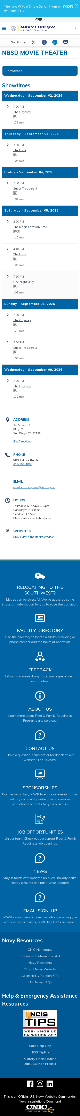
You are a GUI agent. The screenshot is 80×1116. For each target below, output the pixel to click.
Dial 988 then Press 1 (40, 1064)
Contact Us (40, 748)
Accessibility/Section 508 (40, 976)
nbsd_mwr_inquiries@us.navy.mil (34, 487)
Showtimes (14, 71)
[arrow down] (40, 19)
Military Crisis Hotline (40, 1059)
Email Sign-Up (40, 910)
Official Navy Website (40, 969)
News (40, 871)
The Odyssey (22, 112)
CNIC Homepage (40, 949)
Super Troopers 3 (25, 188)
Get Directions (22, 441)
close (76, 6)
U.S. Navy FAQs (40, 982)
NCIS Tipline (40, 1052)
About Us (40, 709)
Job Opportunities (40, 832)
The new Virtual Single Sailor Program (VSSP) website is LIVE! (38, 8)
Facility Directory (40, 630)
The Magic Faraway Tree (30, 227)
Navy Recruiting (40, 963)
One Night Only (23, 282)
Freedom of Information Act (40, 956)
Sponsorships (40, 788)
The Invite (19, 150)
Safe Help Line (40, 1046)
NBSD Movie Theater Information (34, 536)
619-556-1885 (22, 464)
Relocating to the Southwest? (40, 590)
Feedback (40, 670)
